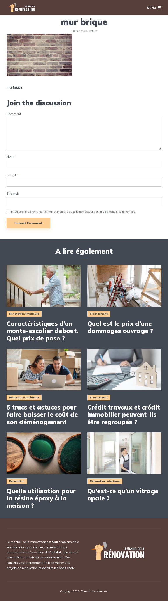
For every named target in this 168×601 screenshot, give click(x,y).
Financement (99, 313)
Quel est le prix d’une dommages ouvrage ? (120, 327)
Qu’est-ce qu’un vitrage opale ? (122, 494)
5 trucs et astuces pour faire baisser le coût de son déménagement (42, 415)
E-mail (12, 175)
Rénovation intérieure (24, 313)
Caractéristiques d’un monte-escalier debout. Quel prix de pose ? (42, 331)
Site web (13, 193)
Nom (11, 156)
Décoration (16, 481)
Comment (14, 114)
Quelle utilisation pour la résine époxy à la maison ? (41, 498)
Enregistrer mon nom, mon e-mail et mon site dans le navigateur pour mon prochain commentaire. (73, 211)
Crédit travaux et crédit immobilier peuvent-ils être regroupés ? (123, 415)
